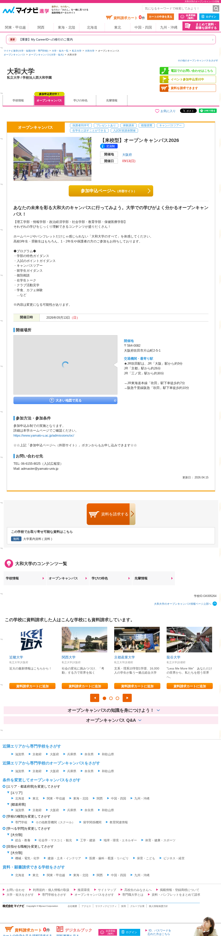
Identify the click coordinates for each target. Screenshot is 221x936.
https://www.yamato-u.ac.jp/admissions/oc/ (43, 435)
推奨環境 (84, 890)
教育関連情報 (119, 822)
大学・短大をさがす (20, 894)
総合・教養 (22, 840)
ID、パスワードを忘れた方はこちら (159, 932)
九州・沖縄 (168, 27)
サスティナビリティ (106, 906)
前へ (94, 698)
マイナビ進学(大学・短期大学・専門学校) (26, 50)
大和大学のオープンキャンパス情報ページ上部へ (182, 603)
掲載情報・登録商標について (179, 890)
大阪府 (127, 154)
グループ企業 (137, 906)
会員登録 (190, 16)
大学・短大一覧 (60, 50)
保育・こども (146, 858)
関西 (40, 27)
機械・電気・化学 (27, 858)
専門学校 (21, 822)
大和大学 (89, 50)
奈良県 (89, 754)
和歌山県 (108, 754)
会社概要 (72, 906)
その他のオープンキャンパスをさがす (198, 60)
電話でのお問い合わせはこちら (192, 70)
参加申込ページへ (109, 190)
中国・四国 (143, 27)
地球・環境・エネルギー (120, 840)
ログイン (211, 16)
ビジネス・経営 (174, 858)
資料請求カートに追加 (32, 686)
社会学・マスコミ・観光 (55, 840)
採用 (123, 906)
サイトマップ (107, 890)
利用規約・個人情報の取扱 (51, 890)
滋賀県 (19, 754)
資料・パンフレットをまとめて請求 (176, 894)
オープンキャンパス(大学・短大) (46, 54)
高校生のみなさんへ (138, 890)
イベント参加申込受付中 (187, 79)
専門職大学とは (132, 894)
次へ (127, 698)
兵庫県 (71, 754)
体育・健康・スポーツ (160, 840)
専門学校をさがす (54, 894)
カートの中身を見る (160, 16)
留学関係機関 (92, 822)
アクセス (86, 906)
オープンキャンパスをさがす (94, 894)
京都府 (37, 754)
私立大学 (76, 50)
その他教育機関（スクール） (55, 822)
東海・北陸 (66, 27)
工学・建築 (87, 840)
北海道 (92, 27)
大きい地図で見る (69, 400)
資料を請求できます (184, 88)
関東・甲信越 (15, 27)
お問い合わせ (15, 890)
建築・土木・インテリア (64, 858)
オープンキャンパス (14, 54)
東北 (117, 27)
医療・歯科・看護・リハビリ (109, 858)
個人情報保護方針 (158, 906)
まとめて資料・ (206, 26)
